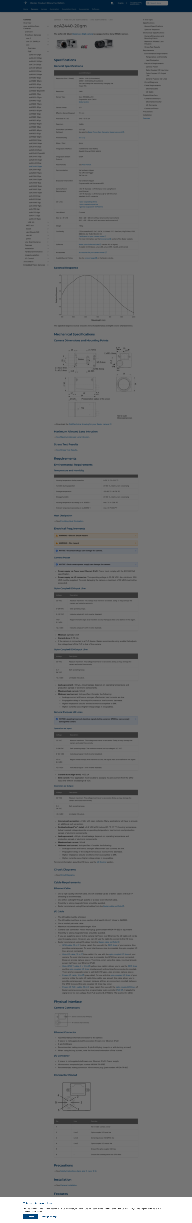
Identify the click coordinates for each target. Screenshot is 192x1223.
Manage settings (49, 1217)
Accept (30, 1217)
